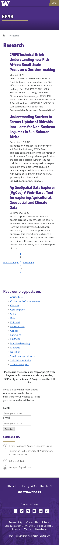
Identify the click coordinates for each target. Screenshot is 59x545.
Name (6, 408)
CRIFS (13, 313)
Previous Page (11, 262)
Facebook (16, 510)
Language (15, 334)
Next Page (28, 262)
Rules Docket (44, 525)
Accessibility (15, 522)
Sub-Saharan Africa (20, 360)
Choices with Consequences (25, 301)
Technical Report (19, 364)
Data (13, 318)
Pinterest (48, 510)
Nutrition (15, 351)
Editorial (15, 322)
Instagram (29, 510)
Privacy (16, 529)
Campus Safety (13, 525)
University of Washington (6, 3)
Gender (14, 330)
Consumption (17, 309)
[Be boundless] (29, 492)
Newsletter (41, 529)
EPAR (3, 34)
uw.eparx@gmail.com (20, 467)
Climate (14, 305)
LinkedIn (42, 510)
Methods (15, 347)
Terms (27, 529)
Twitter (23, 510)
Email (6, 418)
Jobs (44, 522)
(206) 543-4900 (16, 460)
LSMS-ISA (15, 339)
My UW (29, 525)
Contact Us (32, 522)
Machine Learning (20, 343)
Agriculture (16, 296)
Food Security (17, 326)
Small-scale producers (22, 356)
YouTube (35, 510)
